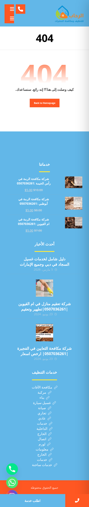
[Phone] (12, 469)
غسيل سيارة (42, 402)
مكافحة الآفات (42, 387)
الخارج (41, 433)
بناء (42, 397)
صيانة (42, 408)
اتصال (42, 439)
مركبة (42, 392)
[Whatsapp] (12, 482)
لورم (42, 444)
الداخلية (42, 428)
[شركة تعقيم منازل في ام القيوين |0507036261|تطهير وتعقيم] (44, 288)
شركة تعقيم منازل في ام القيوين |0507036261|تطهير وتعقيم (44, 306)
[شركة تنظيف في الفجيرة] (69, 13)
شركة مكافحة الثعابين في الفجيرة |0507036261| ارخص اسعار (44, 351)
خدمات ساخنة (42, 464)
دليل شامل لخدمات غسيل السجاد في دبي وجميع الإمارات (44, 261)
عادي (42, 418)
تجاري (42, 413)
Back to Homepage (44, 103)
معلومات (42, 449)
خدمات (42, 423)
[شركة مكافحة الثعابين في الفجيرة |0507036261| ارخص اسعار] (44, 332)
